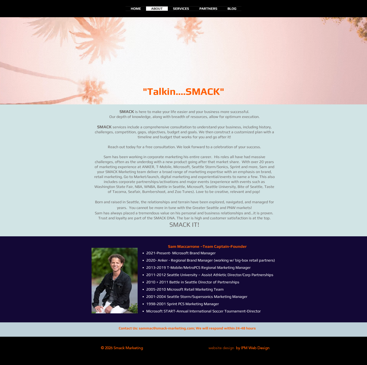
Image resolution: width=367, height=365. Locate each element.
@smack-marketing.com (173, 328)
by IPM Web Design (252, 347)
